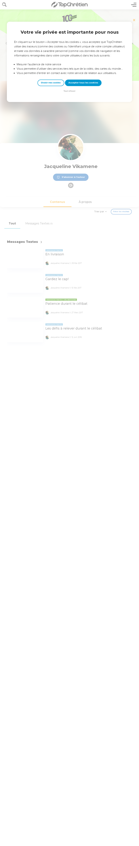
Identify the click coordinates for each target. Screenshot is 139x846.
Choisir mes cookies (51, 83)
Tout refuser (69, 91)
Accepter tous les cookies (83, 82)
